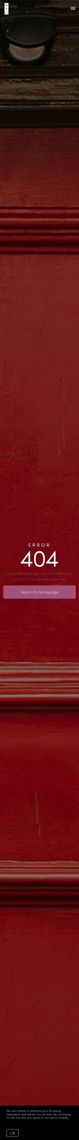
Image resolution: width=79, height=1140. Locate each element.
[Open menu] (73, 8)
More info (13, 1121)
